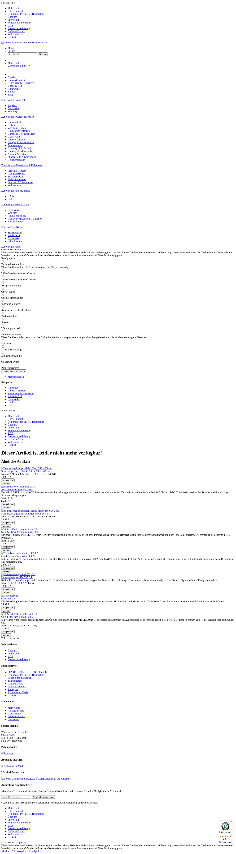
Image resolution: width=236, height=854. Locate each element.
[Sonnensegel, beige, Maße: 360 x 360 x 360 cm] (26, 468)
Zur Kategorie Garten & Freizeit (17, 116)
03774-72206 (8, 735)
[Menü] (231, 822)
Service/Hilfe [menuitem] (22, 19)
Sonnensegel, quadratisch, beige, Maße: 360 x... (25, 513)
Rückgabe (13, 689)
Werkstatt (12, 212)
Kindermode (14, 235)
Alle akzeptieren (20, 851)
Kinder (11, 402)
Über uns (12, 16)
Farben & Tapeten (17, 170)
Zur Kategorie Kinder (12, 227)
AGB (10, 25)
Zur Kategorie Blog (11, 246)
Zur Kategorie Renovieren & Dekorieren (22, 165)
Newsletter (13, 719)
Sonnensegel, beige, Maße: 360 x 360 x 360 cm (25, 471)
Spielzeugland (15, 232)
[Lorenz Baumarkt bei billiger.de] (53, 778)
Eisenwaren (14, 210)
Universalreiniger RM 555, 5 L (17, 577)
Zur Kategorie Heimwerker (15, 204)
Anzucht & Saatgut (17, 154)
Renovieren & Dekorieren (21, 393)
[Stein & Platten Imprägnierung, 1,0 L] (21, 529)
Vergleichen (8, 480)
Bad (10, 199)
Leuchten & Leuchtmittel (20, 182)
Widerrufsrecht (15, 34)
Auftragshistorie (16, 710)
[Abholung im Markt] (12, 766)
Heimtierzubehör (16, 159)
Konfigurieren (36, 851)
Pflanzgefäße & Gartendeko (22, 157)
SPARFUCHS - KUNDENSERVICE (27, 672)
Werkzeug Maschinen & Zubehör (25, 218)
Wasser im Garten (17, 128)
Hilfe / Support (15, 11)
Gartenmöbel (14, 122)
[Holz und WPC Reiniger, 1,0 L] (18, 486)
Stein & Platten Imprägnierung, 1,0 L (20, 532)
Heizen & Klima (16, 221)
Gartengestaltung (16, 139)
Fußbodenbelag (15, 176)
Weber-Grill (14, 136)
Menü (11, 48)
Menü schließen (16, 376)
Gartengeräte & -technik (20, 151)
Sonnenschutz (15, 145)
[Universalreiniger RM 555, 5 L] (18, 574)
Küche (11, 196)
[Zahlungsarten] (7, 753)
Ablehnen (6, 851)
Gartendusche (8, 598)
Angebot (12, 105)
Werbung (12, 111)
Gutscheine (13, 108)
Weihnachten (14, 185)
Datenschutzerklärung (19, 28)
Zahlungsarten (15, 680)
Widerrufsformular (17, 686)
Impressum (13, 19)
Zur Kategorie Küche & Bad (15, 190)
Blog (10, 405)
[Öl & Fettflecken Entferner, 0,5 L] (19, 614)
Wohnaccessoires (16, 173)
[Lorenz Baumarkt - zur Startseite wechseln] (24, 42)
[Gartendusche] (9, 595)
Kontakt (12, 37)
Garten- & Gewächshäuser (21, 133)
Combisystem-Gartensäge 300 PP (18, 556)
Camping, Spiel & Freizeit (21, 148)
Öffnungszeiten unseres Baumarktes (26, 14)
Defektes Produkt (16, 31)
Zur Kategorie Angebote (13, 100)
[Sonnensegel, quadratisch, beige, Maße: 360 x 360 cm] (30, 510)
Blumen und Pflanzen (19, 130)
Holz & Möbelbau (17, 215)
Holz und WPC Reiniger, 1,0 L (17, 489)
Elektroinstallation (17, 179)
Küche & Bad (15, 396)
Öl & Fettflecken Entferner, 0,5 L (18, 616)
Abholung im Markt (18, 692)
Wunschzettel (14, 713)
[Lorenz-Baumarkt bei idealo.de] (18, 778)
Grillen (11, 125)
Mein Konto (14, 8)
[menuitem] (121, 8)
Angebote (13, 387)
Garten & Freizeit (16, 390)
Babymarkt (13, 238)
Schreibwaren (15, 241)
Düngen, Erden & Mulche (21, 142)
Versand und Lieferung (19, 22)
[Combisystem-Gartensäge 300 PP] (19, 553)
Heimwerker (14, 399)
